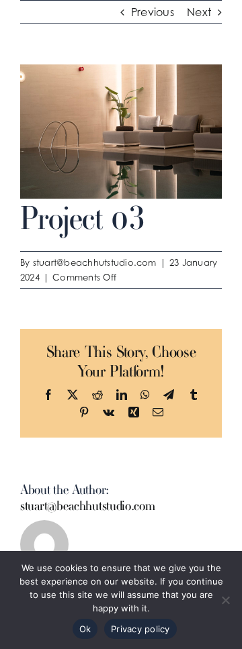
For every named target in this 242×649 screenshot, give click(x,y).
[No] (225, 600)
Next (199, 12)
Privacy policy (140, 628)
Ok (85, 628)
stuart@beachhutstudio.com (95, 262)
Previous (152, 12)
